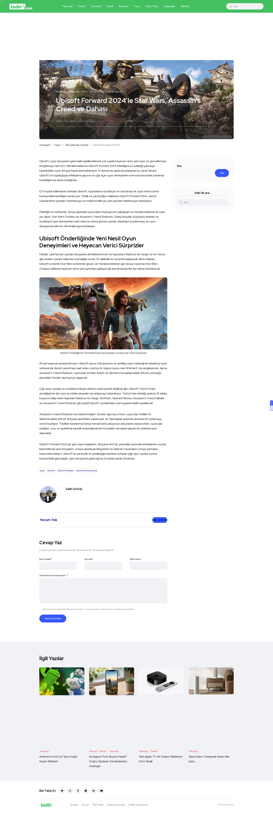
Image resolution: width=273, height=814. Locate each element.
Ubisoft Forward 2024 (157, 121)
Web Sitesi (135, 559)
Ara (179, 166)
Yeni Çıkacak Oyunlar (76, 145)
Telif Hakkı (98, 804)
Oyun (137, 6)
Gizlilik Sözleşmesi (138, 804)
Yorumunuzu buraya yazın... (53, 575)
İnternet (123, 6)
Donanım (96, 6)
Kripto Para (152, 6)
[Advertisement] (136, 36)
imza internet (227, 804)
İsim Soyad (45, 559)
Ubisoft (120, 121)
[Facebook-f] (78, 791)
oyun (111, 121)
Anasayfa (44, 145)
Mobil (110, 6)
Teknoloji (67, 6)
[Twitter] (62, 791)
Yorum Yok (101, 121)
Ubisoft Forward (134, 121)
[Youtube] (101, 791)
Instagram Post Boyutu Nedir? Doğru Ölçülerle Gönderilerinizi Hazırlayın (108, 761)
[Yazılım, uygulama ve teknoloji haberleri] (20, 6)
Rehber (185, 6)
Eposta (89, 559)
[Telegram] (86, 791)
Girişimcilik (169, 6)
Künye (85, 804)
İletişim (74, 804)
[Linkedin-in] (94, 791)
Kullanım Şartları (116, 804)
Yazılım (81, 6)
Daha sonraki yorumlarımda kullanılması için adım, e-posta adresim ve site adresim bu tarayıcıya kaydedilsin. (88, 609)
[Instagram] (70, 791)
